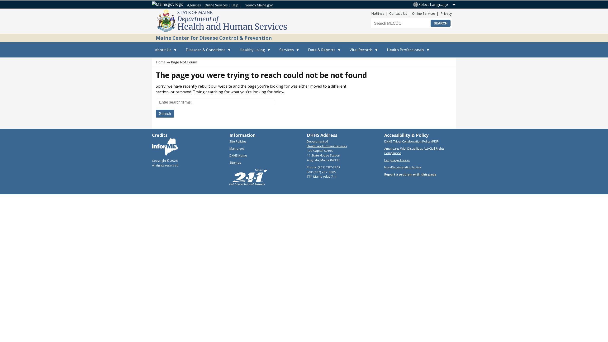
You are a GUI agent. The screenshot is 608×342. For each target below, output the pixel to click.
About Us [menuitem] (161, 52)
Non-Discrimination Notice (402, 167)
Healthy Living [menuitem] (251, 52)
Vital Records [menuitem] (360, 52)
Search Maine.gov (259, 5)
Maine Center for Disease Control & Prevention (214, 38)
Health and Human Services (327, 146)
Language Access (397, 160)
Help (234, 5)
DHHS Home (238, 155)
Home (161, 62)
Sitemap (235, 162)
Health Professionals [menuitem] (404, 52)
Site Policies (238, 141)
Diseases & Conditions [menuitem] (204, 52)
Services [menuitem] (285, 52)
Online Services (216, 5)
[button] (437, 4)
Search (165, 114)
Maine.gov (237, 148)
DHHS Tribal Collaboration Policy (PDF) (411, 141)
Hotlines (377, 13)
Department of (317, 141)
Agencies (194, 5)
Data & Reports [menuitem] (320, 52)
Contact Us (398, 13)
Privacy (446, 13)
